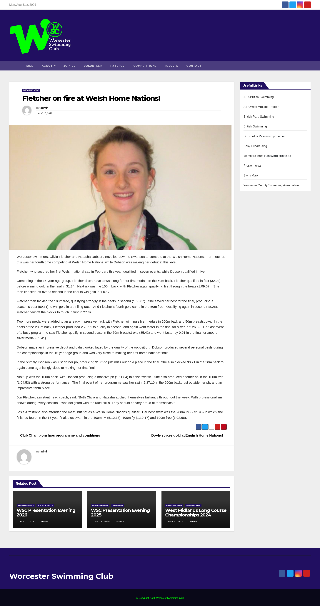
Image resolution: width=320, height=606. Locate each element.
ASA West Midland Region (261, 106)
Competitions (144, 66)
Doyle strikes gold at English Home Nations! (187, 435)
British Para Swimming (259, 116)
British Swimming (255, 126)
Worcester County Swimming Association (271, 185)
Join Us (70, 66)
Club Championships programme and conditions (59, 435)
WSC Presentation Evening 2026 (46, 513)
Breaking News (31, 90)
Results (171, 66)
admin (44, 108)
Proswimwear (253, 165)
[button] (309, 65)
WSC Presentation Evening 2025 (120, 513)
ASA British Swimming (259, 97)
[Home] (15, 65)
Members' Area (254, 155)
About (48, 66)
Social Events (45, 505)
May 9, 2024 (175, 521)
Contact (194, 66)
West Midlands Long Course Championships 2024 (195, 513)
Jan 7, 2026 (27, 521)
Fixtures (117, 66)
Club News (117, 505)
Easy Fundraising (255, 146)
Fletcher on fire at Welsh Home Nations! (91, 98)
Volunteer (93, 66)
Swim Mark (251, 175)
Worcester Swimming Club (61, 576)
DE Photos (251, 136)
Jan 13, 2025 (102, 521)
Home (29, 66)
